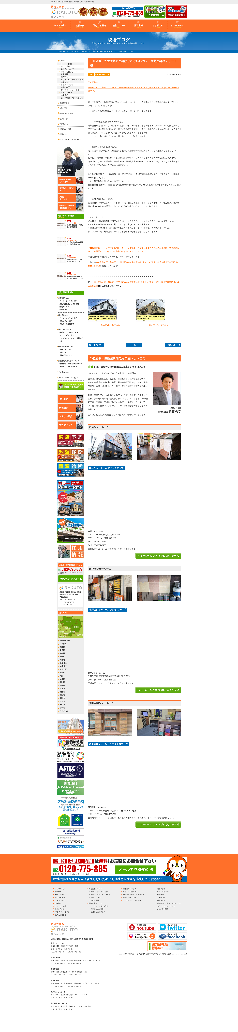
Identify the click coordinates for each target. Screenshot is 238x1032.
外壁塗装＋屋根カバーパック (68, 361)
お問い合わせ (60, 909)
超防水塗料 (64, 310)
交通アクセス (66, 425)
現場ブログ (161, 900)
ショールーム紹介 (61, 906)
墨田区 (62, 656)
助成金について (67, 69)
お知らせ (64, 119)
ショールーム (177, 26)
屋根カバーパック (64, 329)
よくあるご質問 (162, 909)
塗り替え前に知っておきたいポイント (72, 80)
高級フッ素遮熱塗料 (67, 324)
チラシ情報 (65, 66)
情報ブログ (64, 103)
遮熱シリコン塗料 (66, 321)
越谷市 (62, 692)
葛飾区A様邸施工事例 (110, 325)
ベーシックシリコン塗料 (68, 301)
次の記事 (97, 345)
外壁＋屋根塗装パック (66, 346)
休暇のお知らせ (66, 113)
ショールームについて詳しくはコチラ (157, 555)
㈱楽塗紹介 (65, 95)
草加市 (62, 695)
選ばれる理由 (99, 26)
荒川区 (62, 673)
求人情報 (64, 77)
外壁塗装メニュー (95, 889)
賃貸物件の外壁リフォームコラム (169, 903)
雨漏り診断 (161, 889)
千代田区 (63, 644)
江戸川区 (63, 669)
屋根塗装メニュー (95, 903)
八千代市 (63, 666)
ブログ (91, 75)
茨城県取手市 (65, 640)
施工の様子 (65, 87)
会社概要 (63, 399)
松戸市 (62, 705)
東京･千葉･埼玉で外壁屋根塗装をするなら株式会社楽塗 (151, 954)
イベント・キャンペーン (70, 139)
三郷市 (62, 701)
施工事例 (138, 26)
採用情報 (58, 903)
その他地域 (64, 711)
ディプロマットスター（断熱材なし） (72, 339)
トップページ (60, 889)
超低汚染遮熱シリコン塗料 (69, 304)
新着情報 (64, 134)
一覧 (134, 345)
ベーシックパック (66, 349)
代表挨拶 (63, 407)
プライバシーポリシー (63, 912)
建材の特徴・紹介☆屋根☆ (72, 98)
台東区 (62, 679)
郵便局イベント (67, 85)
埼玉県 (62, 685)
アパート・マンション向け (68, 378)
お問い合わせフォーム (71, 579)
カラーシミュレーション (166, 906)
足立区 (62, 650)
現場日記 (64, 124)
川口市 (62, 698)
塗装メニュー (119, 26)
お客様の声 (158, 26)
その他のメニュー (64, 372)
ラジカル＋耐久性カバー (68, 367)
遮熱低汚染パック (66, 355)
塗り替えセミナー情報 (70, 90)
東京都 (62, 660)
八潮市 (62, 689)
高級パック (64, 352)
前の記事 (171, 345)
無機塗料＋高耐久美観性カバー (71, 364)
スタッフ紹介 (66, 416)
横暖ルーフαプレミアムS (69, 332)
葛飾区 (62, 653)
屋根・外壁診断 (162, 892)
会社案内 (80, 26)
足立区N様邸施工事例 (158, 325)
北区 (61, 676)
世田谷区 (63, 663)
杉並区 (62, 682)
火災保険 (64, 74)
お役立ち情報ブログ (102, 75)
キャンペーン (66, 92)
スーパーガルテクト (67, 335)
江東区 (62, 647)
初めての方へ (60, 26)
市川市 (62, 708)
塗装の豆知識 (65, 129)
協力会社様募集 (60, 915)
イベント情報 (66, 64)
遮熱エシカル (64, 307)
